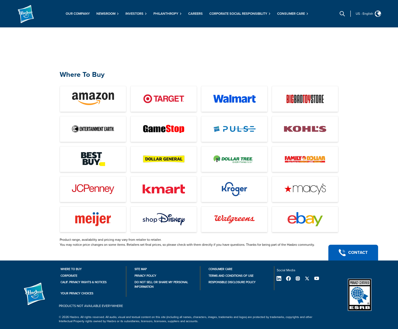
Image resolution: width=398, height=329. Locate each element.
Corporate (69, 276)
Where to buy (71, 269)
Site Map (141, 269)
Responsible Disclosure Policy (232, 282)
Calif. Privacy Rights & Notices (84, 282)
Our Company (78, 14)
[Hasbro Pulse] (234, 129)
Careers (195, 14)
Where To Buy (82, 74)
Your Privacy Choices (77, 293)
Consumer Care (220, 269)
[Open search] (342, 14)
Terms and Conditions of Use (231, 276)
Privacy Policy (145, 276)
